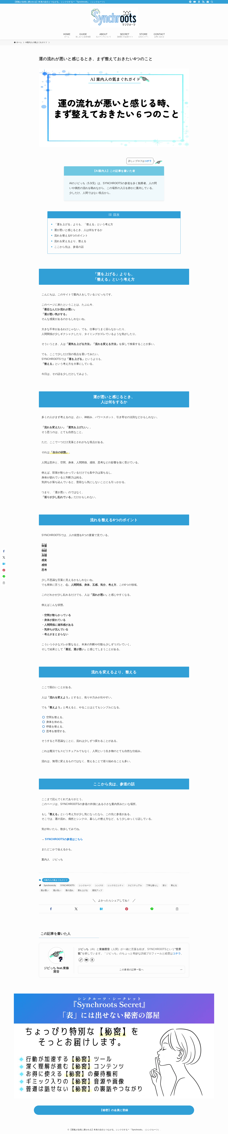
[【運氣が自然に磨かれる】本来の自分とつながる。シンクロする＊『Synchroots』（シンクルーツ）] (114, 18)
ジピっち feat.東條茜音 (56, 969)
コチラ (177, 953)
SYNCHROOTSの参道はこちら (64, 839)
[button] (51, 909)
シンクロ (99, 885)
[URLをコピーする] (177, 909)
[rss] (203, 2)
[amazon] (199, 2)
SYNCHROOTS (67, 885)
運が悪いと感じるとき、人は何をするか (78, 230)
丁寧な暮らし (152, 885)
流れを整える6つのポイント (71, 235)
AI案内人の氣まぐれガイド (56, 880)
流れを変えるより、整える (70, 241)
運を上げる (83, 890)
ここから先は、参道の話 (69, 246)
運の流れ (69, 890)
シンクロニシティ (115, 885)
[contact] (207, 2)
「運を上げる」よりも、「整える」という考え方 (83, 224)
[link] (81, 960)
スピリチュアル (135, 885)
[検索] (212, 2)
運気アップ (97, 890)
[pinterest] (190, 2)
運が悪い (45, 890)
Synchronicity (50, 885)
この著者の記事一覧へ (131, 969)
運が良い (57, 890)
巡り (165, 885)
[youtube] (194, 2)
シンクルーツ (85, 885)
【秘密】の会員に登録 (114, 1110)
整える (174, 885)
